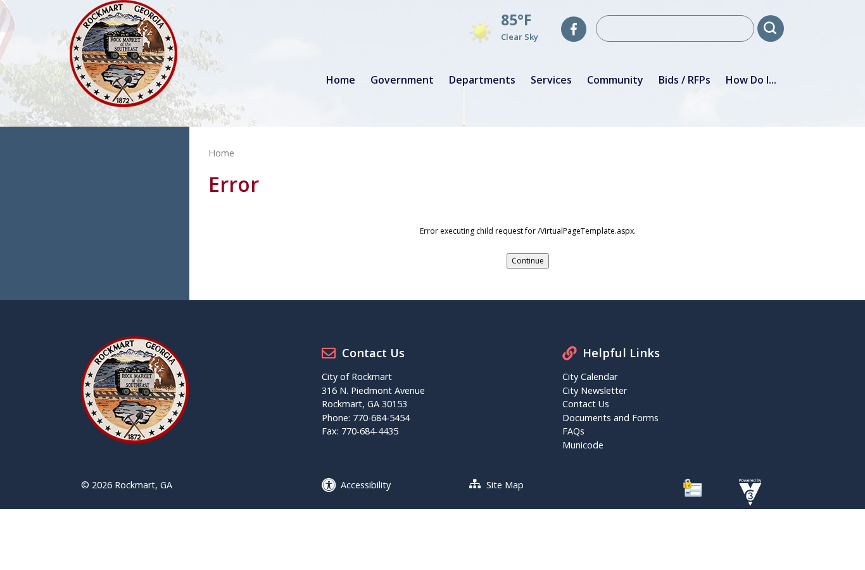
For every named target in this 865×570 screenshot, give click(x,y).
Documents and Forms (610, 418)
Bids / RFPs (684, 80)
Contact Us (585, 404)
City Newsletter (594, 390)
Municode (582, 445)
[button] (770, 28)
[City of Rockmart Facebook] (573, 29)
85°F (516, 20)
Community (615, 80)
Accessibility (366, 485)
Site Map (505, 485)
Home (340, 80)
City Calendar (589, 376)
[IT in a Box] (747, 491)
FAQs (573, 431)
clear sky (519, 36)
